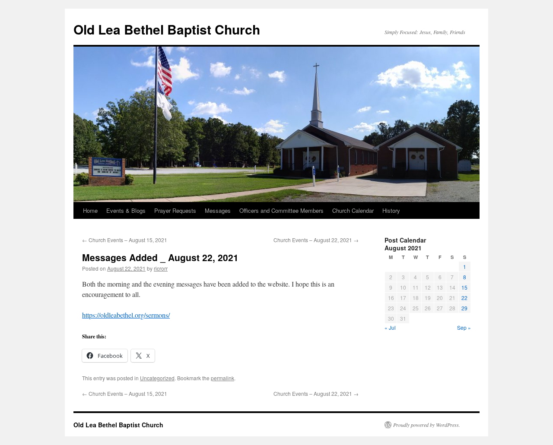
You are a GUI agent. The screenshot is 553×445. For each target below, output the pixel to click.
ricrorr (161, 268)
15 (464, 287)
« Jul (390, 327)
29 (464, 308)
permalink (222, 378)
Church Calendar (353, 210)
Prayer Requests (175, 210)
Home (90, 210)
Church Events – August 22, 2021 (316, 239)
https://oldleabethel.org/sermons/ (126, 314)
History (391, 210)
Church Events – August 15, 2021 (124, 239)
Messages (218, 210)
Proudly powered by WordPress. (426, 424)
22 (464, 297)
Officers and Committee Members (281, 210)
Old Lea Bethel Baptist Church (166, 29)
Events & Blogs (126, 210)
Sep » (464, 327)
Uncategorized (157, 378)
